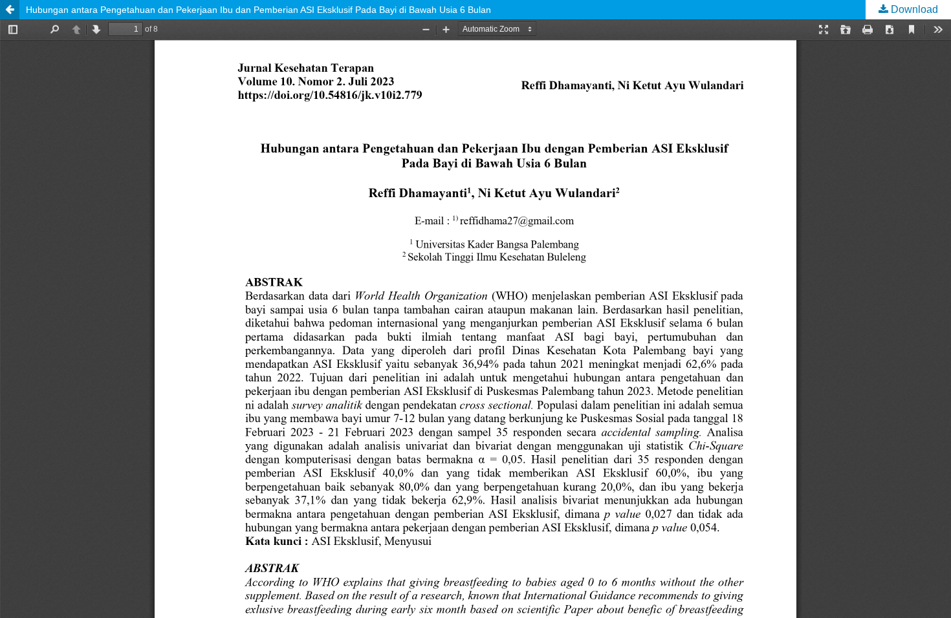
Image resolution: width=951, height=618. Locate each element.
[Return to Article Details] (9, 9)
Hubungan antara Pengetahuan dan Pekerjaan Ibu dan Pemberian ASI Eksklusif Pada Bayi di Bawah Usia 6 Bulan (258, 10)
